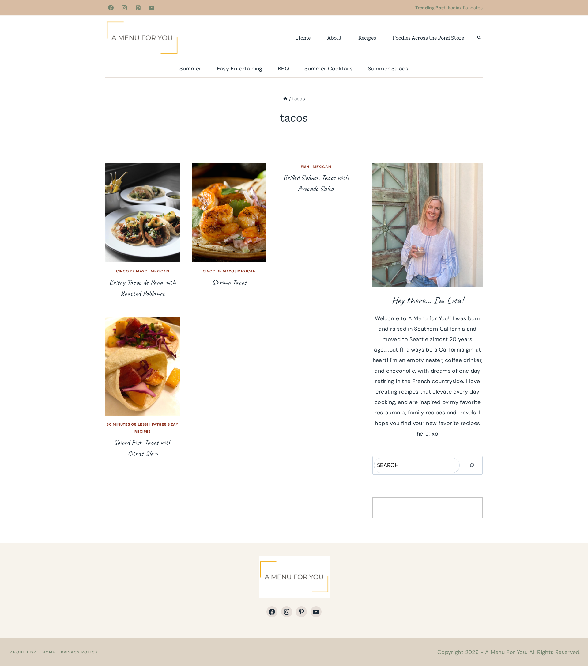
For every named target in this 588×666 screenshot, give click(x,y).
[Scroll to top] (573, 642)
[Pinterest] (138, 7)
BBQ (283, 68)
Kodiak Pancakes (465, 7)
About (334, 37)
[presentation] (142, 212)
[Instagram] (124, 7)
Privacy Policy (79, 652)
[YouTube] (151, 7)
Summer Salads (388, 68)
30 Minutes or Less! (127, 424)
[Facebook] (110, 7)
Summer (190, 68)
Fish (305, 166)
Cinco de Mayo (132, 271)
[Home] (285, 99)
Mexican (160, 271)
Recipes (367, 37)
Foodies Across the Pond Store (428, 37)
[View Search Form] (479, 37)
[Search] (472, 465)
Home (303, 37)
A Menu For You (505, 652)
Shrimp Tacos (229, 282)
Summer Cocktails (328, 68)
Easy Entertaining (239, 68)
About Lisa (23, 652)
